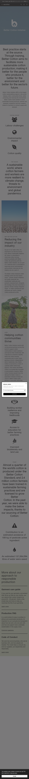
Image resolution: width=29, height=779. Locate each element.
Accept (14, 776)
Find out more (13, 773)
